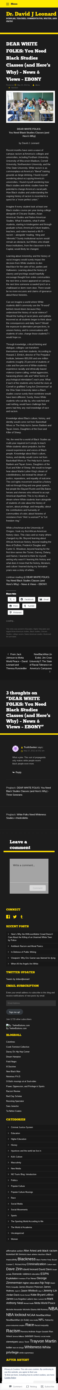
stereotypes (12, 1341)
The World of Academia (21, 1227)
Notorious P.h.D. (13, 1076)
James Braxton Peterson (31, 1287)
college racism (18, 634)
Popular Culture (18, 1186)
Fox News (31, 1278)
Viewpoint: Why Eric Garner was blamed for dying (33, 958)
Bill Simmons (21, 1254)
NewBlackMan (43, 1315)
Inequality (14, 1287)
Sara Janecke (12, 1106)
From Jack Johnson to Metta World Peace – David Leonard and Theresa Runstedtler (17, 661)
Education (28, 629)
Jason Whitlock (29, 1290)
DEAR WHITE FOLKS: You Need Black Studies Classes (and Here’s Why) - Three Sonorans (28, 791)
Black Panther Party (43, 1260)
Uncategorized (17, 1233)
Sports (14, 1215)
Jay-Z (40, 1291)
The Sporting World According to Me (27, 1221)
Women (14, 1239)
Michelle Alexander (14, 1309)
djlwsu (37, 85)
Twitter (15, 917)
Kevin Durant (25, 1295)
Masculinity (16, 1162)
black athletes (32, 1254)
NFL (41, 1319)
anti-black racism (47, 1250)
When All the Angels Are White (24, 964)
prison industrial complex (15, 1325)
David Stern (45, 1269)
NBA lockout (16, 1315)
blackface (41, 1254)
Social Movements (19, 1209)
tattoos (21, 1342)
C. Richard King (19, 1264)
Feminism (22, 1278)
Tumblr (22, 917)
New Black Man (13, 1071)
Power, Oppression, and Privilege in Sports (25, 1086)
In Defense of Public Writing (23, 952)
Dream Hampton (13, 1057)
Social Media (17, 1204)
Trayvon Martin (43, 1341)
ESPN (45, 1273)
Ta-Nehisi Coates (13, 1111)
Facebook (8, 917)
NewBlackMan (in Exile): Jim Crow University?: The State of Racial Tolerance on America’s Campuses (40, 661)
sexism (29, 1336)
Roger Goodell (42, 1332)
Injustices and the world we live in (26, 1151)
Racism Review (13, 1091)
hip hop (45, 1282)
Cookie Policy (10, 1378)
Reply (18, 772)
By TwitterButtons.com (16, 1028)
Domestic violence (21, 1274)
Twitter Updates (20, 972)
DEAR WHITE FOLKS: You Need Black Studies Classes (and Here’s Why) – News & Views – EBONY (28, 580)
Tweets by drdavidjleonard (17, 979)
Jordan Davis (13, 1295)
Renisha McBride (28, 1332)
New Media (16, 1168)
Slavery (37, 1336)
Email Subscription (22, 986)
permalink (12, 637)
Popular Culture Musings (22, 1192)
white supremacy (26, 1353)
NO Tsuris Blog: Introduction (23, 1174)
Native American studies (33, 634)
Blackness (27, 1259)
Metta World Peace (44, 1303)
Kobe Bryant (38, 1294)
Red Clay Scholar (14, 1096)
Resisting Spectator (15, 1101)
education (36, 1274)
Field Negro (11, 1061)
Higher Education (39, 629)
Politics (14, 1180)
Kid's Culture (16, 1157)
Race (13, 1198)
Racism (13, 1330)
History (14, 1145)
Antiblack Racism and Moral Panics (27, 946)
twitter (9, 1347)
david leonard (30, 1269)
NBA (53, 1308)
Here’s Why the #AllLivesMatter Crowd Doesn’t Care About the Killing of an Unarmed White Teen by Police (30, 937)
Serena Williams (18, 1336)
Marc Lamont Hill (40, 1299)
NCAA (31, 1315)
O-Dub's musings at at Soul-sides (21, 1081)
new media (34, 1320)
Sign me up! (14, 1012)
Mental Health (29, 1303)
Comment (38, 888)
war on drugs (18, 1348)
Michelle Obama (30, 1309)
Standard (14, 88)
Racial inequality (41, 1325)
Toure (26, 1342)
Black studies (35, 631)
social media (45, 1336)
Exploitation (12, 1278)
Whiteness (33, 1347)
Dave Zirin (14, 1269)
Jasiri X (17, 1291)
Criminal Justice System (22, 1127)
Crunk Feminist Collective (17, 1047)
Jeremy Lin (50, 1290)
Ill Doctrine (11, 1066)
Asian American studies (20, 631)
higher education (31, 1283)
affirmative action (14, 1251)
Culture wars (51, 1264)
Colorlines (10, 1042)
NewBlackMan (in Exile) (17, 1320)
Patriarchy (49, 1320)
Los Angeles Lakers (23, 1299)
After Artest (30, 1250)
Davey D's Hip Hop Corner (18, 1052)
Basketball (10, 1254)
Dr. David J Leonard (31, 14)
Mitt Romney (42, 1309)
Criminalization (36, 1264)
